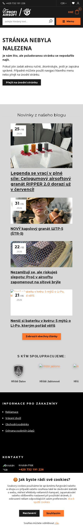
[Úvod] (17, 12)
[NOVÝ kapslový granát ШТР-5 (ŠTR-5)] (41, 211)
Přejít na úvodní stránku (22, 82)
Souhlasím (53, 513)
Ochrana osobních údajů (19, 430)
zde (56, 523)
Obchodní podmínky (17, 424)
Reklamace (11, 412)
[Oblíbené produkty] (73, 3)
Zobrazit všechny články (41, 336)
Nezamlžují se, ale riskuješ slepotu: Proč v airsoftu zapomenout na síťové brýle (36, 277)
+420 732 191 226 (15, 3)
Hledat (50, 21)
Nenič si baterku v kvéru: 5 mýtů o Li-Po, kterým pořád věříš (41, 323)
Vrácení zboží (13, 418)
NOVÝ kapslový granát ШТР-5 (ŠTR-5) (37, 231)
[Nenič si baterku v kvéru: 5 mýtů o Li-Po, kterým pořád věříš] (41, 302)
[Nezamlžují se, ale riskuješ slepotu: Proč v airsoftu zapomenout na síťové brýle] (41, 254)
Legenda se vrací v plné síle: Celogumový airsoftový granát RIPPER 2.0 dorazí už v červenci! (41, 181)
